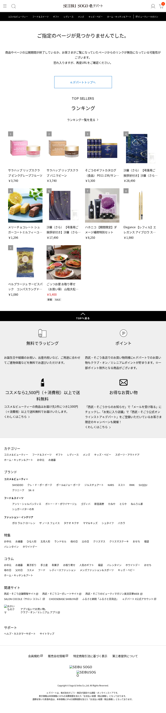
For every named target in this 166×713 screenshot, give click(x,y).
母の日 (74, 541)
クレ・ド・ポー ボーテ (39, 485)
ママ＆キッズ (90, 523)
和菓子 (55, 565)
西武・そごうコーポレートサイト (60, 593)
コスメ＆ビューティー (18, 16)
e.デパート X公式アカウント (138, 599)
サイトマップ (47, 633)
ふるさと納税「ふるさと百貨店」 (100, 599)
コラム (9, 558)
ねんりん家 (137, 504)
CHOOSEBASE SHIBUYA (62, 599)
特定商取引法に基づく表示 (90, 656)
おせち (136, 541)
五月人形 (45, 541)
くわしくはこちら (15, 417)
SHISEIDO (17, 485)
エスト (121, 485)
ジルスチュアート (94, 485)
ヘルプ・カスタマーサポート (20, 633)
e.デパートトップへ (83, 82)
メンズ (81, 16)
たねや (111, 504)
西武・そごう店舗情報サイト (20, 593)
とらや (123, 504)
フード (41, 570)
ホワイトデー (30, 546)
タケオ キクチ (71, 523)
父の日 (85, 541)
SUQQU (143, 485)
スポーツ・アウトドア (127, 454)
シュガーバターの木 (23, 509)
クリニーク (18, 490)
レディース (68, 16)
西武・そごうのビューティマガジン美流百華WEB (112, 593)
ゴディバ (85, 504)
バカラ (121, 523)
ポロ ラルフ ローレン (23, 523)
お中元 (40, 460)
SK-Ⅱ (31, 490)
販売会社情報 (56, 656)
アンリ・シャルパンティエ (26, 504)
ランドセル (60, 541)
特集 (7, 535)
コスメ (30, 570)
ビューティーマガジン (148, 16)
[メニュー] (5, 6)
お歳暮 (52, 460)
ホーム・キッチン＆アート (119, 16)
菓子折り (31, 565)
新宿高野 (99, 504)
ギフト (56, 16)
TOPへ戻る (83, 318)
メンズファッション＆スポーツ (97, 570)
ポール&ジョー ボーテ (68, 485)
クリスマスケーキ (119, 541)
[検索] (13, 6)
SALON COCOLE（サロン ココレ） (23, 599)
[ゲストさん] (153, 6)
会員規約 (33, 656)
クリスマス (99, 541)
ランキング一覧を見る (81, 120)
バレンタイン (11, 546)
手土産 (44, 565)
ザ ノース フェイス (49, 523)
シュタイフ (108, 523)
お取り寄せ (69, 565)
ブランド (10, 471)
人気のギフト (86, 565)
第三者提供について (125, 656)
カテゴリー (12, 448)
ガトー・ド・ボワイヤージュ (61, 504)
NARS (111, 485)
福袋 (146, 541)
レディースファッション (62, 570)
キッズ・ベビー (95, 16)
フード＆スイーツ (40, 16)
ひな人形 (31, 541)
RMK (132, 485)
